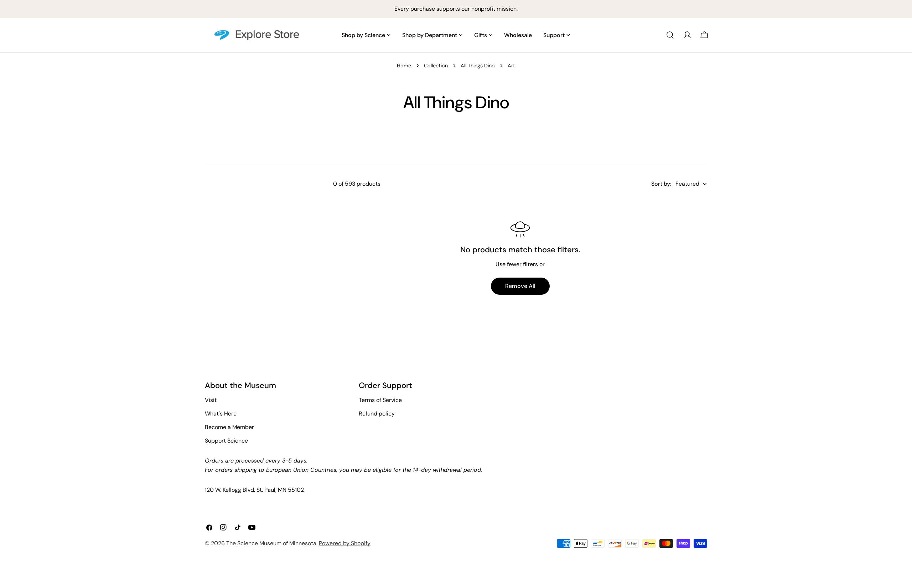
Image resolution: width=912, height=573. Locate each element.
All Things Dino (478, 65)
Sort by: (661, 183)
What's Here (221, 413)
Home (404, 65)
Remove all (520, 286)
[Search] (670, 35)
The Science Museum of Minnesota (271, 543)
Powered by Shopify (344, 543)
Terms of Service (380, 400)
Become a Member (229, 427)
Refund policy (377, 413)
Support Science (226, 440)
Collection (436, 65)
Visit (211, 400)
